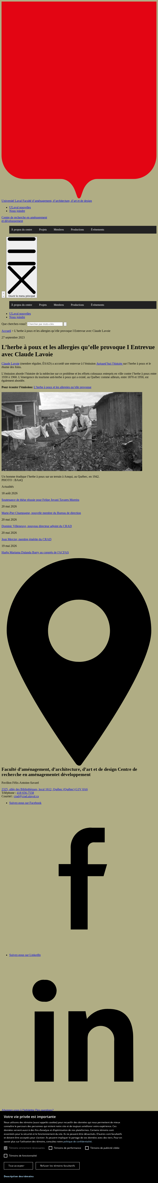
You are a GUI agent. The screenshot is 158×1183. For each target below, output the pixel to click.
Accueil (6, 330)
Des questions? (44, 1110)
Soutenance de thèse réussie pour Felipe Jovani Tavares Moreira (40, 499)
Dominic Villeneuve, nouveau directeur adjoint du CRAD (37, 526)
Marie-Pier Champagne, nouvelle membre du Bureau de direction (41, 513)
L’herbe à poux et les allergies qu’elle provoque (62, 387)
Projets (43, 229)
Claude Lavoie (10, 363)
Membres (59, 229)
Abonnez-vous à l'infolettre (18, 1110)
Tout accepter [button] (16, 1165)
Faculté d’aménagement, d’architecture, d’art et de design (57, 200)
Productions (77, 229)
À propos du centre (21, 229)
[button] (19, 1176)
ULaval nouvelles (20, 207)
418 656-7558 (25, 792)
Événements (97, 229)
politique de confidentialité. (77, 1141)
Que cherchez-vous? (14, 324)
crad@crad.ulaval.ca (26, 796)
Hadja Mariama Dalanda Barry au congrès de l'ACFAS (35, 552)
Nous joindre (17, 210)
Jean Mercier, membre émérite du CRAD (26, 539)
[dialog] (79, 1147)
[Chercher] (3, 294)
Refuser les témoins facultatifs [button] (57, 1165)
